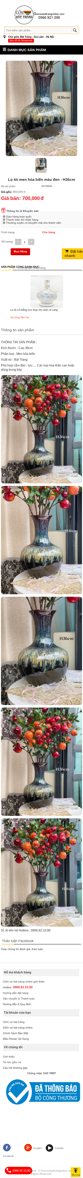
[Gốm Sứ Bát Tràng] (39, 14)
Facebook (8, 1156)
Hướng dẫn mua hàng (32, 267)
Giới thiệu (9, 1056)
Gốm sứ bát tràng (14, 1021)
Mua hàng (20, 251)
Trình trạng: (8, 232)
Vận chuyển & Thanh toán (19, 998)
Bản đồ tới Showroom (21, 40)
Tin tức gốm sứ (12, 1062)
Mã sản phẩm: (8, 186)
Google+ (37, 1148)
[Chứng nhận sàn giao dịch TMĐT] (41, 1092)
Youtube (59, 1148)
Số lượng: (7, 241)
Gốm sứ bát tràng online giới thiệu (24, 981)
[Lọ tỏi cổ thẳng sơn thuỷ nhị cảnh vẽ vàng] (41, 291)
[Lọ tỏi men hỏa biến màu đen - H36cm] (41, 108)
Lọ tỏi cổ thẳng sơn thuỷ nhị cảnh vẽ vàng (28, 309)
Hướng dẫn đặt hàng (15, 992)
